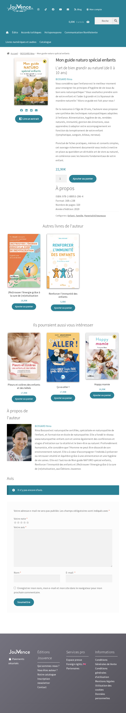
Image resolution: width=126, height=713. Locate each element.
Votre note (21, 518)
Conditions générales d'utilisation (102, 673)
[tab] (22, 414)
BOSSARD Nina (27, 53)
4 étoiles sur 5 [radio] (24, 522)
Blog (79, 9)
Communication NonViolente (81, 32)
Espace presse (74, 659)
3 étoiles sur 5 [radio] (21, 522)
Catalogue (45, 42)
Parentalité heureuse (95, 215)
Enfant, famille (75, 215)
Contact (42, 687)
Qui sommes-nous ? (48, 665)
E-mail (70, 572)
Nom (17, 572)
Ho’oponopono (53, 32)
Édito (15, 32)
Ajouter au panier (83, 178)
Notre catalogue (46, 674)
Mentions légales (105, 681)
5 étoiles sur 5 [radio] (27, 522)
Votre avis (20, 527)
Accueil (14, 53)
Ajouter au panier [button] (24, 306)
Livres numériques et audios (21, 42)
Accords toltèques (31, 32)
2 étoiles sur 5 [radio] (18, 522)
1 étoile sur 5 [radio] (15, 522)
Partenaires (72, 668)
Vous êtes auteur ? (47, 670)
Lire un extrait (30, 118)
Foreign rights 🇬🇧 (76, 664)
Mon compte (95, 9)
